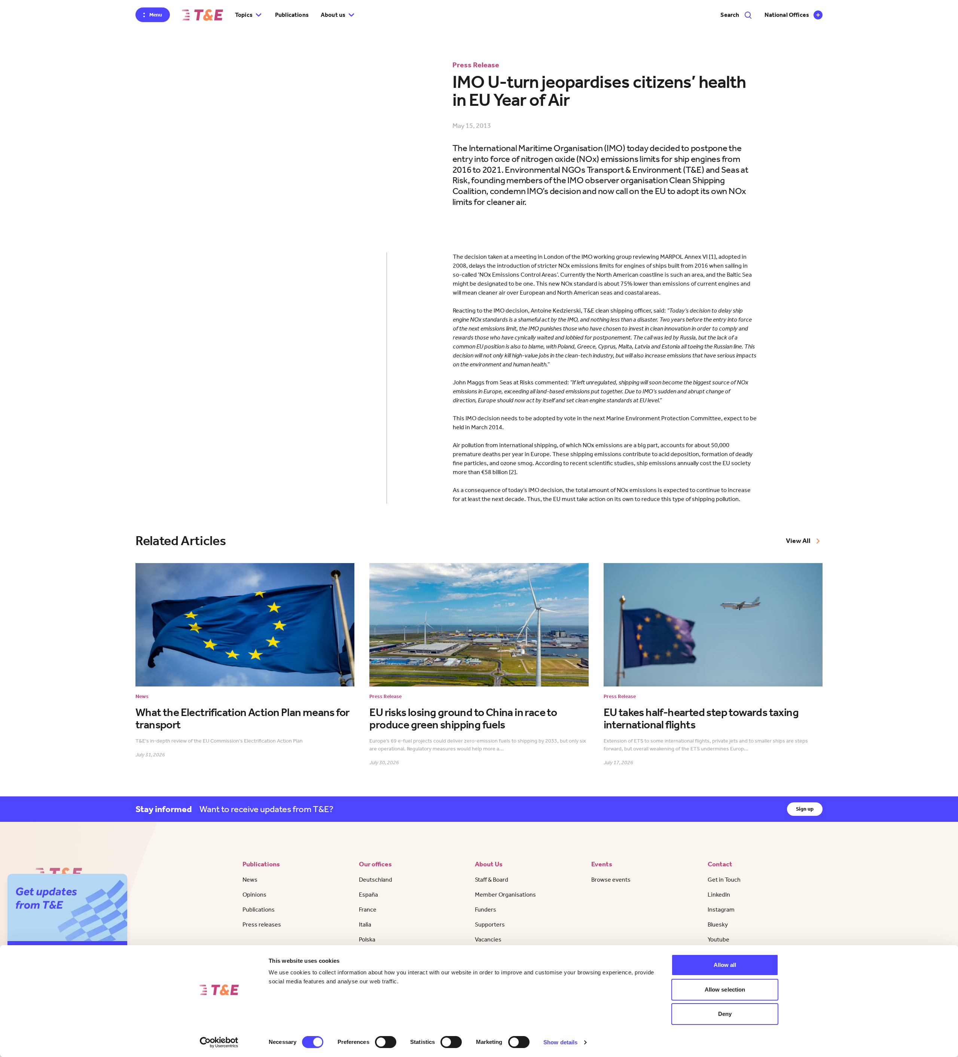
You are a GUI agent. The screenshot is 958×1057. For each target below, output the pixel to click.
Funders (485, 909)
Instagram (721, 909)
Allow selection (725, 989)
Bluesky (718, 924)
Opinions (254, 894)
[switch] (385, 1042)
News (249, 879)
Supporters (490, 924)
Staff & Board (491, 879)
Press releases (261, 924)
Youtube (718, 939)
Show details (560, 1042)
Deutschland (375, 879)
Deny (725, 1014)
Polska (367, 939)
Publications (292, 14)
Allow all (725, 965)
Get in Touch (724, 879)
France (367, 909)
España (368, 894)
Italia (365, 924)
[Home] (202, 15)
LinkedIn (719, 894)
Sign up (805, 809)
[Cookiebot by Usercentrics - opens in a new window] (219, 1042)
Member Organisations (505, 894)
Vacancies (488, 939)
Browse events (611, 879)
